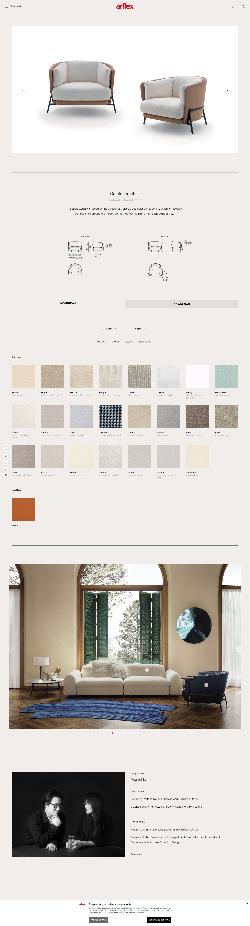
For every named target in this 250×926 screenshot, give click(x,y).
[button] (227, 89)
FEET (138, 328)
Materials (68, 302)
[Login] (233, 6)
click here (161, 910)
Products (16, 6)
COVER (107, 328)
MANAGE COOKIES (99, 920)
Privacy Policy (107, 912)
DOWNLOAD (182, 304)
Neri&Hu (129, 200)
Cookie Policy (122, 912)
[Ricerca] (243, 6)
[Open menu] (6, 6)
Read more (136, 854)
